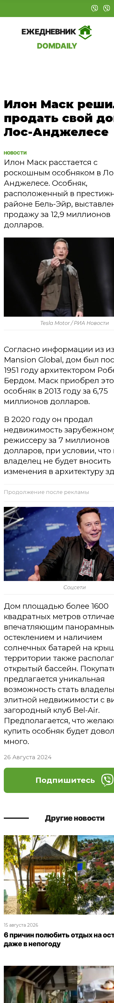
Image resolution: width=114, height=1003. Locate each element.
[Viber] (94, 8)
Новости (19, 152)
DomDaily (49, 38)
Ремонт (46, 64)
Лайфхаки (85, 64)
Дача (16, 64)
